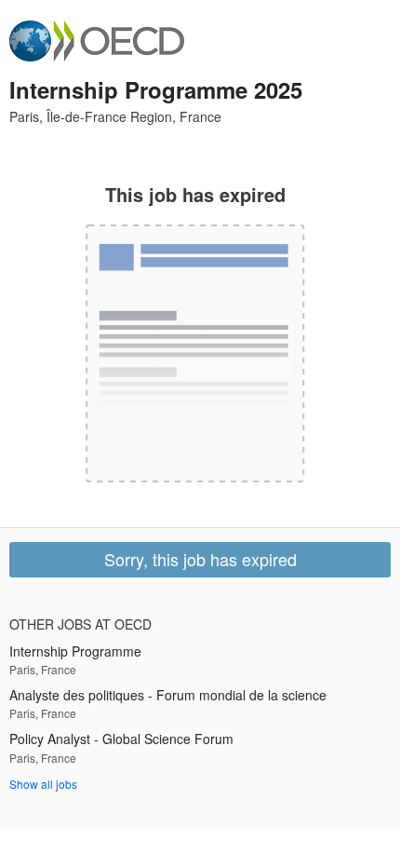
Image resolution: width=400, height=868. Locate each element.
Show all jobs (43, 784)
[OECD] (96, 40)
